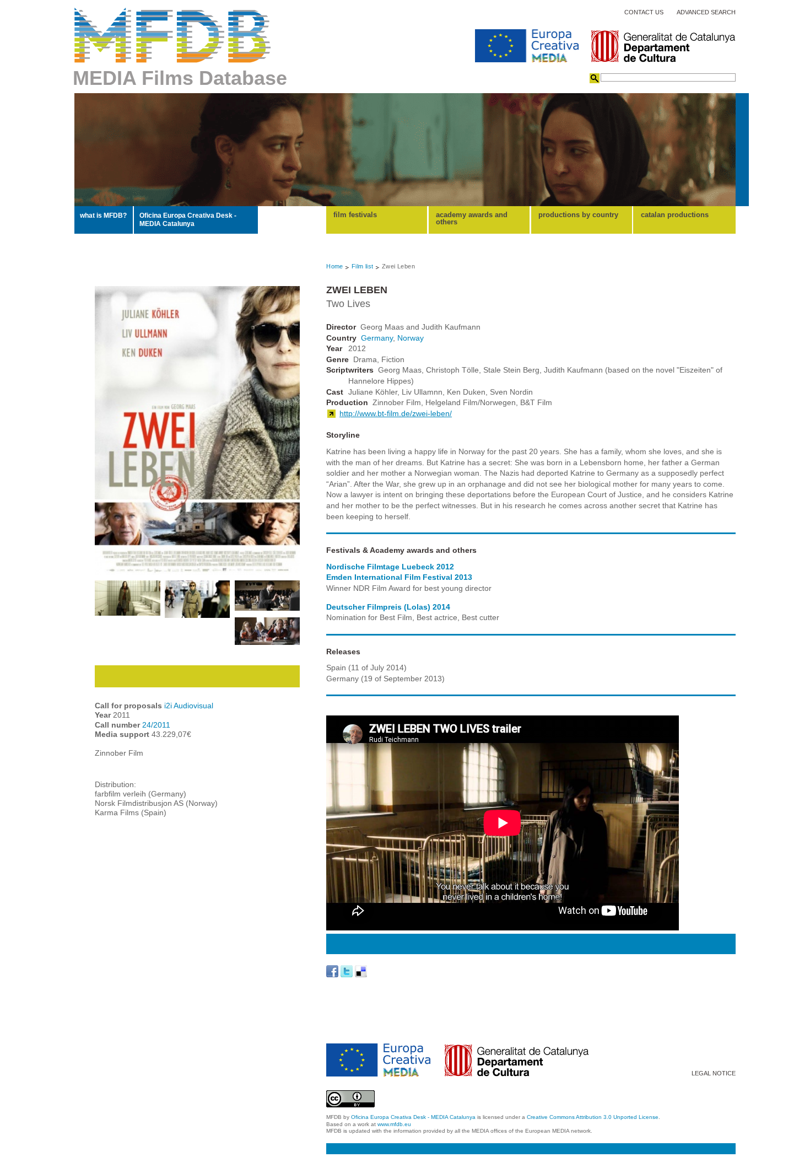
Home (334, 266)
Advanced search (706, 12)
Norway (410, 337)
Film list (363, 266)
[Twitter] (347, 971)
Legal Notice (714, 1073)
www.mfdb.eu (394, 1124)
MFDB (172, 35)
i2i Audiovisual (188, 705)
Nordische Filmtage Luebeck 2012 (390, 566)
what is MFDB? (103, 215)
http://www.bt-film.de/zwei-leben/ (395, 413)
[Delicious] (361, 971)
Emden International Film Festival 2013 (399, 577)
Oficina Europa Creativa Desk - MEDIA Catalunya (187, 219)
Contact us (643, 12)
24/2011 (156, 724)
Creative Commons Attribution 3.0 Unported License (592, 1117)
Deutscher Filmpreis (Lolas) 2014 (388, 606)
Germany (377, 337)
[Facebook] (332, 971)
